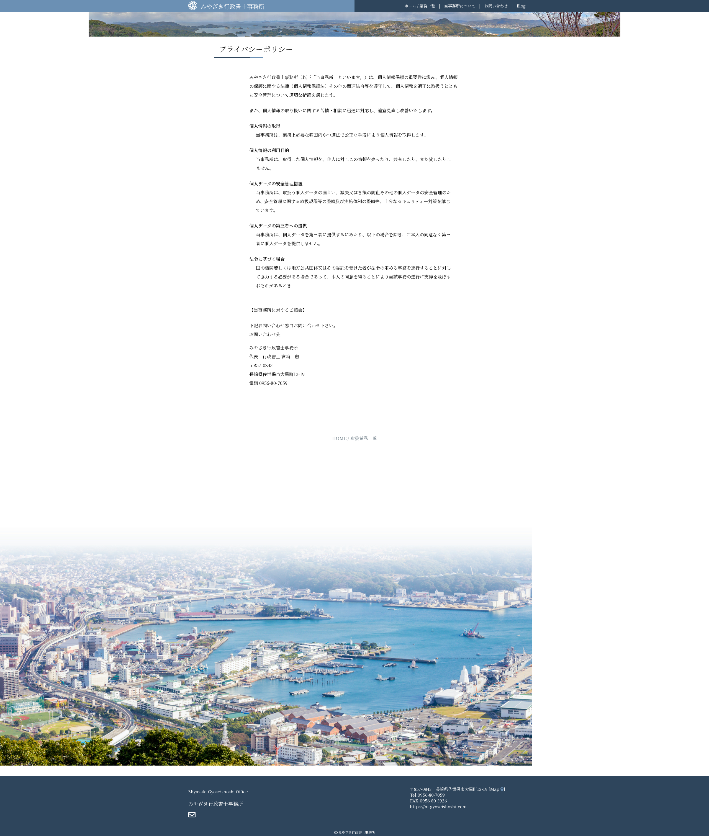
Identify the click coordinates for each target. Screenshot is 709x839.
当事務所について (459, 6)
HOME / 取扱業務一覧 (354, 438)
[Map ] (496, 789)
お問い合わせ (496, 6)
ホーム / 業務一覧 (419, 6)
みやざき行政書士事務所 (232, 6)
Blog (521, 6)
